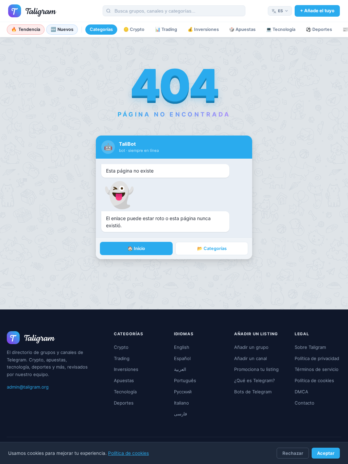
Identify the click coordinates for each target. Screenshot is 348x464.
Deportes (124, 403)
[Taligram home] (32, 10)
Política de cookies (128, 453)
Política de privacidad (317, 358)
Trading (121, 358)
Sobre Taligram (310, 347)
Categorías (101, 29)
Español (182, 358)
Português (185, 380)
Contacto (304, 403)
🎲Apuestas (242, 29)
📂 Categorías (212, 248)
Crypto (121, 347)
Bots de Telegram (253, 391)
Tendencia (25, 29)
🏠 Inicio (136, 248)
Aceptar (325, 453)
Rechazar (292, 453)
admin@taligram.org (28, 387)
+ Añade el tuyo (317, 10)
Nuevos (62, 29)
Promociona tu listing (256, 369)
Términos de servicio (316, 369)
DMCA (301, 391)
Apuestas (124, 380)
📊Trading (166, 29)
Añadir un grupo (251, 347)
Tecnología (125, 391)
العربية (180, 369)
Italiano (181, 403)
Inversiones (126, 369)
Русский (183, 391)
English (181, 347)
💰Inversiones (203, 29)
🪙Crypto (133, 29)
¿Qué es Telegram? (254, 380)
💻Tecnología (280, 29)
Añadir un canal (250, 358)
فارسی (180, 413)
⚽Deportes (319, 29)
